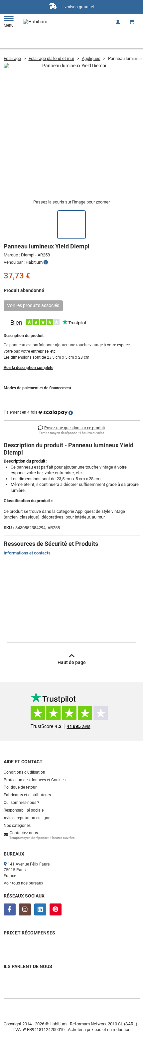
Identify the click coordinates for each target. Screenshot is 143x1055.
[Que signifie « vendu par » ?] (46, 262)
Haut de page (72, 662)
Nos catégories (17, 825)
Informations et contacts (27, 552)
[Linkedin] (40, 909)
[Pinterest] (56, 909)
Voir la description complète (28, 367)
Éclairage (12, 58)
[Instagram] (25, 909)
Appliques (91, 58)
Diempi (27, 254)
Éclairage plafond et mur (51, 58)
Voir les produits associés (33, 305)
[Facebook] (10, 909)
